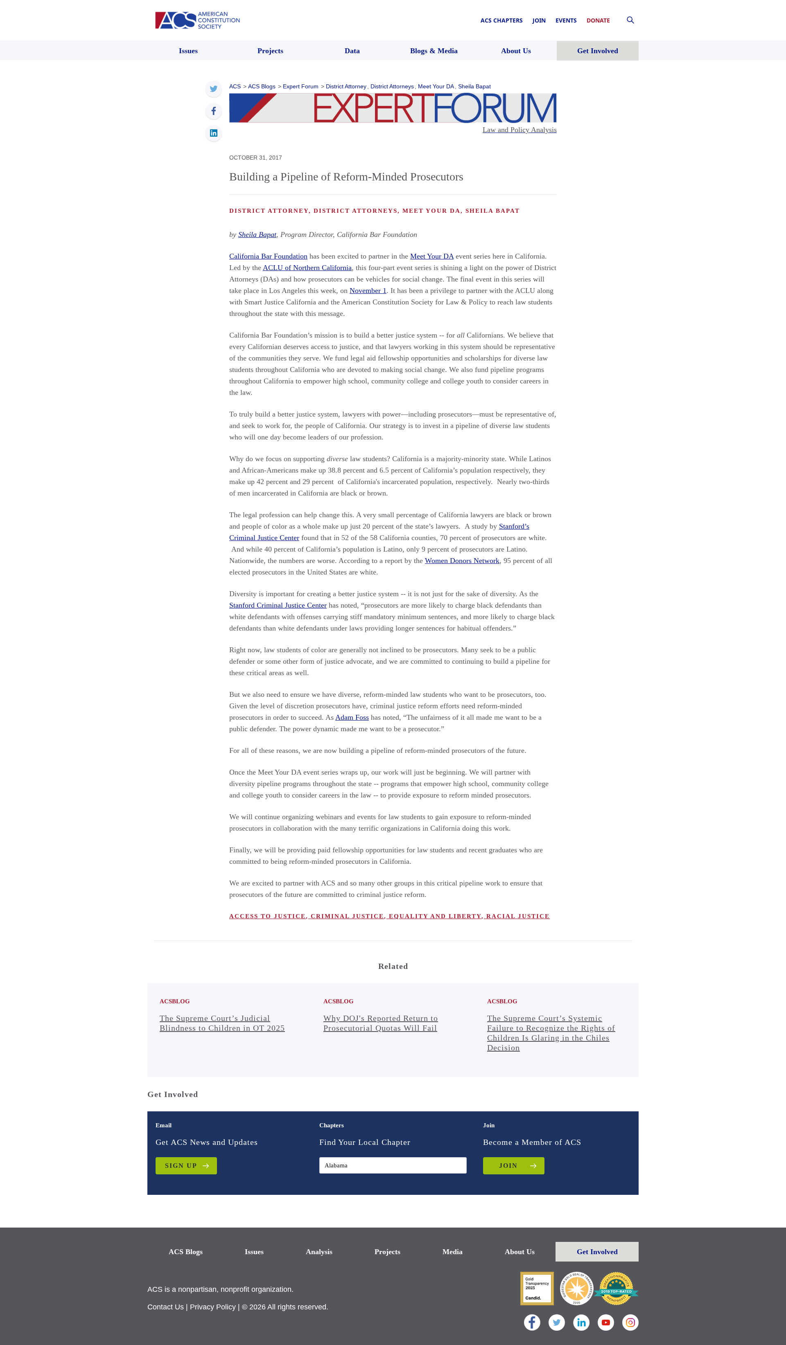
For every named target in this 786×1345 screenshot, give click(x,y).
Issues (254, 1252)
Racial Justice (517, 916)
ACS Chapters (502, 20)
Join (539, 20)
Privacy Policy (213, 1307)
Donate (598, 20)
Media (453, 1252)
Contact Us (165, 1307)
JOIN (508, 1165)
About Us (520, 1252)
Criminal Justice (346, 916)
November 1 (368, 290)
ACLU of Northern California (307, 268)
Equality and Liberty (433, 916)
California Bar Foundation (268, 256)
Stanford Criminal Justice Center (278, 605)
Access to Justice (267, 916)
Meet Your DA (432, 256)
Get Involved (597, 1252)
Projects (387, 1252)
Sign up (181, 1165)
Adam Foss (352, 717)
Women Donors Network (462, 560)
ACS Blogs (186, 1252)
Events (566, 20)
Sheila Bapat (257, 234)
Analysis (319, 1252)
